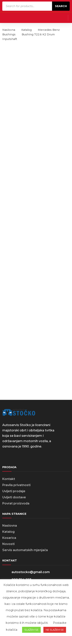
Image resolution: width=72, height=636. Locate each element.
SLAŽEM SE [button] (31, 629)
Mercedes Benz (49, 30)
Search (61, 6)
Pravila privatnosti (16, 485)
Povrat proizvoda (15, 503)
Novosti (8, 544)
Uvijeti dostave (14, 497)
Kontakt (8, 479)
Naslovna (8, 30)
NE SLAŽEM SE (55, 629)
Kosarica (9, 538)
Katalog (26, 30)
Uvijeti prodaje (13, 491)
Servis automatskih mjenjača (25, 550)
